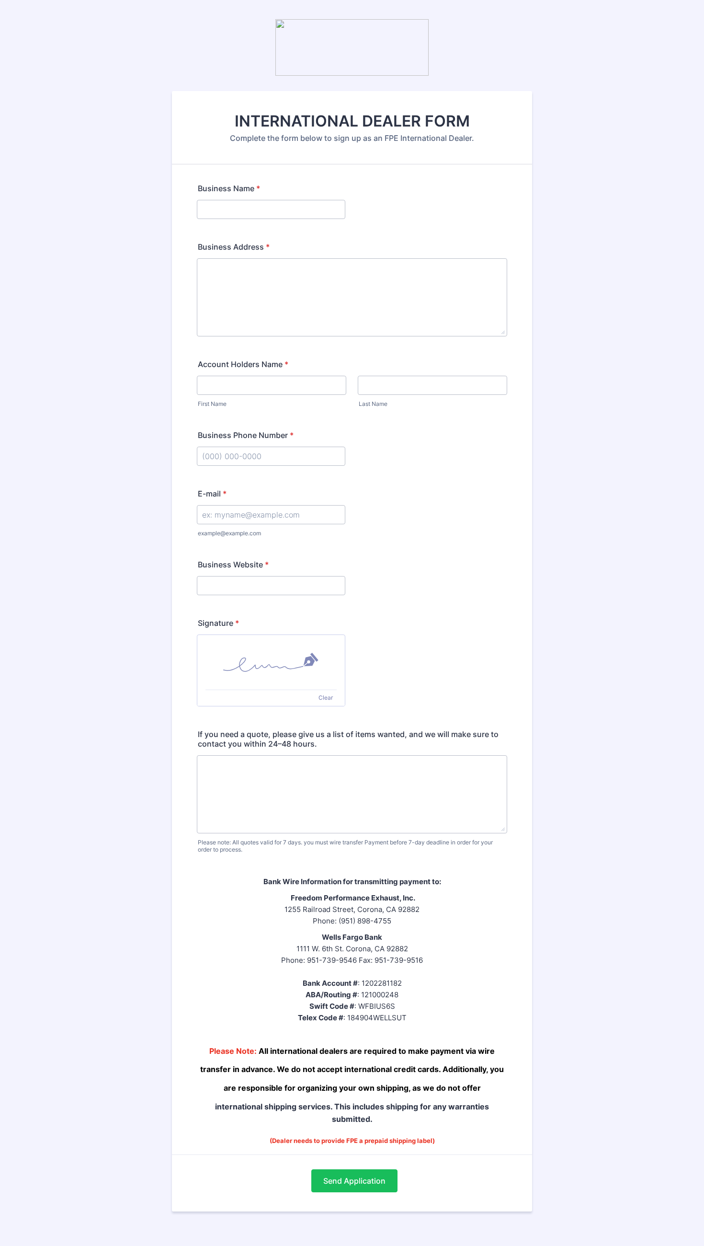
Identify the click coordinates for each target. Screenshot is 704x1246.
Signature (218, 623)
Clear (325, 697)
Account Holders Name (243, 364)
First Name (212, 403)
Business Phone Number (246, 435)
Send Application (354, 1181)
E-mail (212, 493)
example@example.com (229, 533)
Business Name (229, 188)
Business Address (234, 247)
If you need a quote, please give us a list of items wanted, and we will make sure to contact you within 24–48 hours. (348, 739)
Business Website (233, 564)
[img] (271, 662)
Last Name (373, 403)
